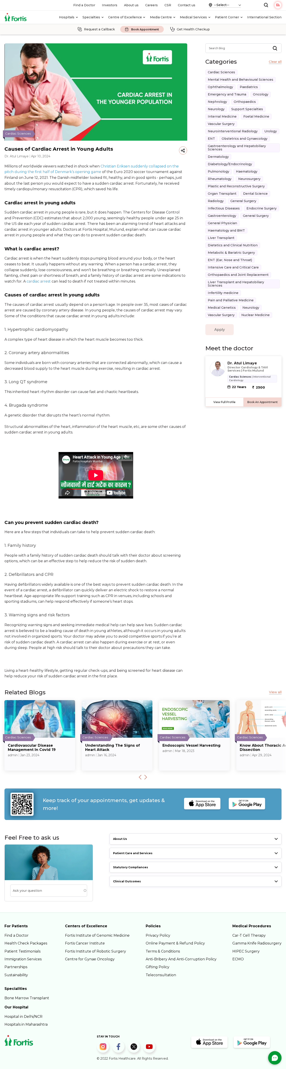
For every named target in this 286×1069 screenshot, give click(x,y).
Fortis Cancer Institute (85, 943)
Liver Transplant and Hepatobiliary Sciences (236, 283)
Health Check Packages (25, 943)
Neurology (216, 109)
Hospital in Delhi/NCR (23, 1016)
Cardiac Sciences (221, 72)
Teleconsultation (161, 975)
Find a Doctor (84, 5)
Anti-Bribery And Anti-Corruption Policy (181, 959)
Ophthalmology (220, 87)
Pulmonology (218, 171)
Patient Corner (227, 17)
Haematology (246, 171)
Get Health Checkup (193, 29)
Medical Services (193, 17)
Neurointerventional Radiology (233, 131)
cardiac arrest (39, 281)
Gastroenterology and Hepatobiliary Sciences (237, 147)
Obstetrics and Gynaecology (244, 139)
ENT (211, 139)
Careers (151, 5)
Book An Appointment (262, 402)
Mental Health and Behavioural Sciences (240, 80)
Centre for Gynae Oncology (90, 959)
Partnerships (15, 967)
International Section (264, 17)
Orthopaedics (245, 102)
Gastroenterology (222, 216)
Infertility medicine (223, 293)
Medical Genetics (222, 308)
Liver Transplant (221, 238)
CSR (167, 5)
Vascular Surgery (221, 124)
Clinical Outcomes (127, 881)
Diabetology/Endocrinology (230, 164)
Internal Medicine (222, 116)
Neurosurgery (249, 179)
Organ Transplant (222, 194)
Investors (109, 5)
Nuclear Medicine (255, 315)
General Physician (222, 223)
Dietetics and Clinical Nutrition (233, 245)
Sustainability (16, 975)
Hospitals (66, 17)
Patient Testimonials (22, 951)
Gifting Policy (157, 967)
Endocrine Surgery (261, 208)
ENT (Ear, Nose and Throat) (230, 260)
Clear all (275, 62)
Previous (140, 777)
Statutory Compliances (130, 867)
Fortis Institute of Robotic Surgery (95, 951)
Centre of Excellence (125, 17)
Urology (270, 131)
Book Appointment (145, 29)
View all (275, 692)
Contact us (186, 5)
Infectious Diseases (224, 208)
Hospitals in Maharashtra (26, 1024)
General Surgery (243, 201)
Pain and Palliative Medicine (231, 300)
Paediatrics (249, 87)
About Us (120, 839)
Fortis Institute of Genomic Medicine (97, 935)
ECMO (238, 959)
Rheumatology (219, 179)
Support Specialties (247, 109)
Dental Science (255, 194)
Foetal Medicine (256, 116)
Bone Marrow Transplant (26, 998)
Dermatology (218, 157)
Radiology (216, 201)
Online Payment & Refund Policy (175, 943)
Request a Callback (99, 29)
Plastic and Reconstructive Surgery (236, 186)
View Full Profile (224, 402)
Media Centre (161, 17)
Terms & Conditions (163, 951)
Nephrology (217, 102)
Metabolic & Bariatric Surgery (231, 253)
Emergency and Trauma (227, 94)
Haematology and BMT (226, 230)
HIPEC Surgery (246, 951)
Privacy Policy (158, 935)
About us (131, 5)
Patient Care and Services (132, 853)
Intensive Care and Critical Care (233, 267)
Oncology (260, 94)
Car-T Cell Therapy (249, 935)
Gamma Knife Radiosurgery (257, 943)
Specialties (91, 17)
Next (145, 777)
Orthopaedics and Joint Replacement (238, 275)
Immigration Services (23, 959)
